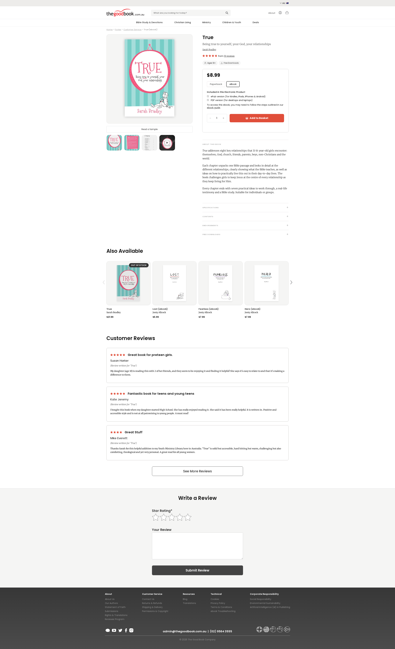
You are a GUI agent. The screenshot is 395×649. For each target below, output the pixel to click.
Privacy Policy (218, 603)
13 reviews (229, 56)
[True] (128, 283)
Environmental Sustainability (265, 603)
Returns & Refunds (152, 603)
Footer (118, 29)
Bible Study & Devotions (149, 22)
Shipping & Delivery (152, 607)
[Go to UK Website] (259, 628)
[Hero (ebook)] (266, 283)
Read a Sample (149, 129)
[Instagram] (131, 629)
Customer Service (132, 29)
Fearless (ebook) (209, 309)
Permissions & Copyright (155, 611)
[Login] (280, 13)
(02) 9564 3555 (221, 631)
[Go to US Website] (266, 628)
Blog (185, 599)
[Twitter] (120, 629)
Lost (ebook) (160, 309)
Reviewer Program (114, 619)
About (271, 13)
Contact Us (148, 599)
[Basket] (287, 13)
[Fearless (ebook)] (220, 283)
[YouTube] (114, 629)
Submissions (111, 611)
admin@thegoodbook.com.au (184, 631)
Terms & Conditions (221, 607)
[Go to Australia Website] (273, 628)
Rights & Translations (116, 615)
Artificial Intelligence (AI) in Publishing (270, 607)
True (109, 309)
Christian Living (182, 22)
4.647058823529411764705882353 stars (209, 56)
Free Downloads (231, 63)
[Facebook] (126, 629)
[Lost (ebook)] (174, 283)
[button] (104, 289)
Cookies (215, 599)
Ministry (206, 22)
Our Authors (111, 603)
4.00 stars (116, 432)
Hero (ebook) (252, 309)
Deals (256, 22)
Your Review (161, 529)
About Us (109, 599)
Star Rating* (162, 510)
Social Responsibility (260, 599)
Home (109, 29)
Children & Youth (231, 22)
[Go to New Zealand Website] (280, 628)
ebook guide (213, 107)
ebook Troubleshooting (223, 611)
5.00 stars (118, 355)
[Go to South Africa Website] (287, 628)
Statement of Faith (115, 607)
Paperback (216, 84)
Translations (189, 603)
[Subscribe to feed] (107, 629)
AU (284, 3)
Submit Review (197, 570)
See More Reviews (197, 471)
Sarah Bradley (209, 49)
